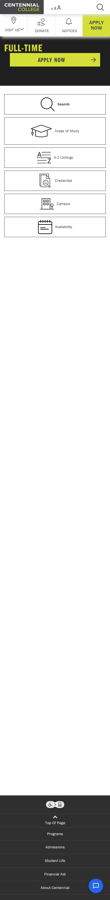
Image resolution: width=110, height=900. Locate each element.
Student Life (55, 860)
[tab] (55, 105)
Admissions (55, 847)
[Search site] (100, 7)
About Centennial (55, 887)
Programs (55, 833)
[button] (41, 25)
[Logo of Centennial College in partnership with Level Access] (55, 804)
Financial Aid (55, 874)
